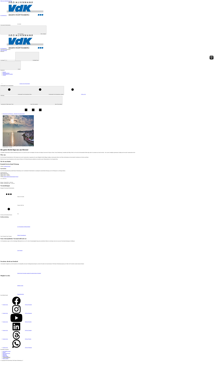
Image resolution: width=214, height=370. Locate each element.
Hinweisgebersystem (6, 353)
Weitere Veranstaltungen (21, 235)
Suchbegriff (2, 60)
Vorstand (4, 75)
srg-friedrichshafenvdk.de (10, 176)
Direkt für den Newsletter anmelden (29, 273)
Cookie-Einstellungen (6, 357)
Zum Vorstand (19, 250)
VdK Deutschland (3, 50)
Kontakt (4, 352)
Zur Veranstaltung (23, 226)
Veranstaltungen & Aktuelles (8, 74)
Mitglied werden (20, 285)
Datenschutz (5, 355)
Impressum (5, 354)
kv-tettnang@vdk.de (6, 166)
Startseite (4, 72)
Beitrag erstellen (5, 358)
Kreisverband (25, 83)
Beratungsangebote (6, 73)
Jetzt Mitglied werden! (7, 351)
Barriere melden (5, 356)
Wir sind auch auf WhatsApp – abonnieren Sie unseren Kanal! (14, 113)
